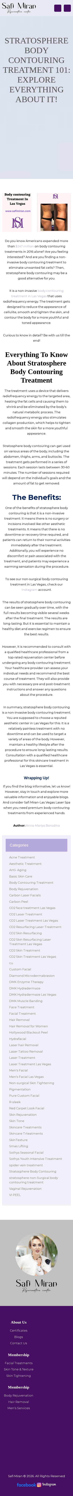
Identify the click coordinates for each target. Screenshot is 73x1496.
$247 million (25, 246)
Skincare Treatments (25, 1127)
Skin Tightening (18, 1375)
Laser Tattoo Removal (26, 1051)
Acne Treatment (22, 857)
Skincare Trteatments (26, 1133)
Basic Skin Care (20, 876)
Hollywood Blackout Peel (28, 1032)
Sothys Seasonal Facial (26, 1152)
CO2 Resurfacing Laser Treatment (35, 927)
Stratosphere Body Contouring (32, 1171)
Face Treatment (21, 1007)
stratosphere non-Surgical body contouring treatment (33, 1180)
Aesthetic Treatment (25, 864)
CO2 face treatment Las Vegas (32, 908)
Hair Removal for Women (28, 1026)
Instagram (30, 589)
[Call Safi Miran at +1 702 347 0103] (58, 8)
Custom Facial (20, 969)
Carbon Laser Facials (25, 895)
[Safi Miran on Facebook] (26, 1484)
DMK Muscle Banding (26, 1001)
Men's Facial (18, 1070)
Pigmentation (20, 1089)
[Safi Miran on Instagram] (46, 1484)
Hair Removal (19, 1020)
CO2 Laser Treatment (25, 914)
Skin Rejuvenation (23, 1114)
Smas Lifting (18, 1146)
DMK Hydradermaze (24, 988)
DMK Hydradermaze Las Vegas (33, 994)
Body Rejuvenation (23, 889)
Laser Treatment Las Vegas (30, 1064)
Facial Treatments (19, 1363)
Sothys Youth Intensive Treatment (35, 1159)
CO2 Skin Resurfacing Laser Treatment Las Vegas (30, 942)
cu (11, 963)
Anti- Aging (17, 870)
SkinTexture (18, 1140)
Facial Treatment (22, 1013)
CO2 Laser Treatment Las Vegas (33, 920)
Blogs (18, 1337)
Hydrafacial (17, 1039)
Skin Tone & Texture (18, 1369)
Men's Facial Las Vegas (26, 1077)
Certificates (18, 1330)
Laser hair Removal (23, 1045)
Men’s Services (18, 1408)
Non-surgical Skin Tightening (31, 1083)
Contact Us (18, 1343)
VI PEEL (15, 1195)
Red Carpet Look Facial (26, 1108)
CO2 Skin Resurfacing (25, 933)
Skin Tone (16, 1121)
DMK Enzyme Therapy (26, 982)
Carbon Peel (18, 901)
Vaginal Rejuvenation (25, 1188)
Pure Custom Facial (24, 1095)
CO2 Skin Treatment (24, 950)
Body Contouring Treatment (31, 882)
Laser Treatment (22, 1057)
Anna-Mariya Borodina (43, 825)
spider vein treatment (26, 1165)
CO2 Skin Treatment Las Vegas (32, 956)
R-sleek (15, 1102)
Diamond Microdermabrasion (32, 975)
